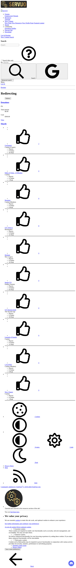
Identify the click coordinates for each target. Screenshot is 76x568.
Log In (3, 84)
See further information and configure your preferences (22, 524)
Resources (8, 18)
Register (3, 87)
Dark (36, 462)
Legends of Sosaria (11, 337)
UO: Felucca (9, 228)
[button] (8, 26)
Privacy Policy (9, 466)
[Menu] (1, 9)
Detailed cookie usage (19, 545)
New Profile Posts (27, 23)
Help (6, 468)
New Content (9, 21)
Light (71, 447)
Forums (7, 14)
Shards (7, 25)
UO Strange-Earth (10, 310)
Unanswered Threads (11, 16)
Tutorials (7, 19)
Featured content (39, 23)
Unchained (8, 145)
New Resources (17, 23)
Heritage (7, 255)
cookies (17, 520)
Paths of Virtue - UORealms (13, 173)
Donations (8, 28)
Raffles (14, 28)
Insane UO (8, 282)
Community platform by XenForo (21, 487)
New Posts (8, 23)
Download (8, 32)
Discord (8, 30)
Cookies (37, 417)
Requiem (7, 200)
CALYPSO (8, 364)
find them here (14, 512)
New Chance (9, 392)
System (37, 447)
